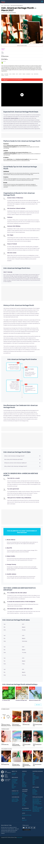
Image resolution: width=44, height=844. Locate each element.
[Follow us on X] (32, 828)
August (23, 781)
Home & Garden (36, 778)
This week (24, 796)
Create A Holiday (15, 798)
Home (2, 5)
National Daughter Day (37, 808)
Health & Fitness (36, 776)
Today (23, 793)
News (13, 785)
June (23, 779)
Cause (10, 12)
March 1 (23, 627)
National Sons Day (36, 802)
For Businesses (14, 779)
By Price (34, 792)
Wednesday (24, 801)
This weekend (24, 795)
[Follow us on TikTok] (34, 828)
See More (38, 704)
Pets (33, 780)
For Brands (14, 781)
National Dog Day (36, 811)
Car (33, 774)
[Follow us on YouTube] (24, 828)
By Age (34, 789)
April (23, 776)
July (23, 780)
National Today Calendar (26, 810)
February (23, 774)
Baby (34, 773)
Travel (34, 784)
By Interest (35, 790)
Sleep (34, 781)
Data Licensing (14, 801)
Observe (2, 75)
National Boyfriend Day (37, 801)
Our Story (13, 774)
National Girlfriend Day (37, 798)
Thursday (24, 802)
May (23, 778)
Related (6, 75)
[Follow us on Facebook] (26, 828)
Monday (23, 799)
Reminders (14, 786)
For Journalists (14, 780)
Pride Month (35, 806)
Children (34, 775)
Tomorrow (24, 794)
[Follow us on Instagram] (29, 828)
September (24, 783)
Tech (33, 783)
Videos (13, 787)
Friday (23, 804)
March (23, 775)
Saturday (23, 805)
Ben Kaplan (14, 12)
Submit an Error (15, 794)
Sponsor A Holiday (15, 800)
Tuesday (23, 800)
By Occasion (35, 791)
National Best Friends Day (37, 807)
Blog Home (24, 820)
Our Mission (14, 773)
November (24, 785)
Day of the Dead (36, 800)
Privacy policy (19, 837)
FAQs (13, 784)
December (24, 786)
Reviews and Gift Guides (26, 815)
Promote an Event (15, 792)
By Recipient (35, 794)
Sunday (23, 798)
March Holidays (7, 5)
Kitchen (34, 779)
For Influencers (14, 783)
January (23, 773)
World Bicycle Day (36, 809)
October (23, 784)
